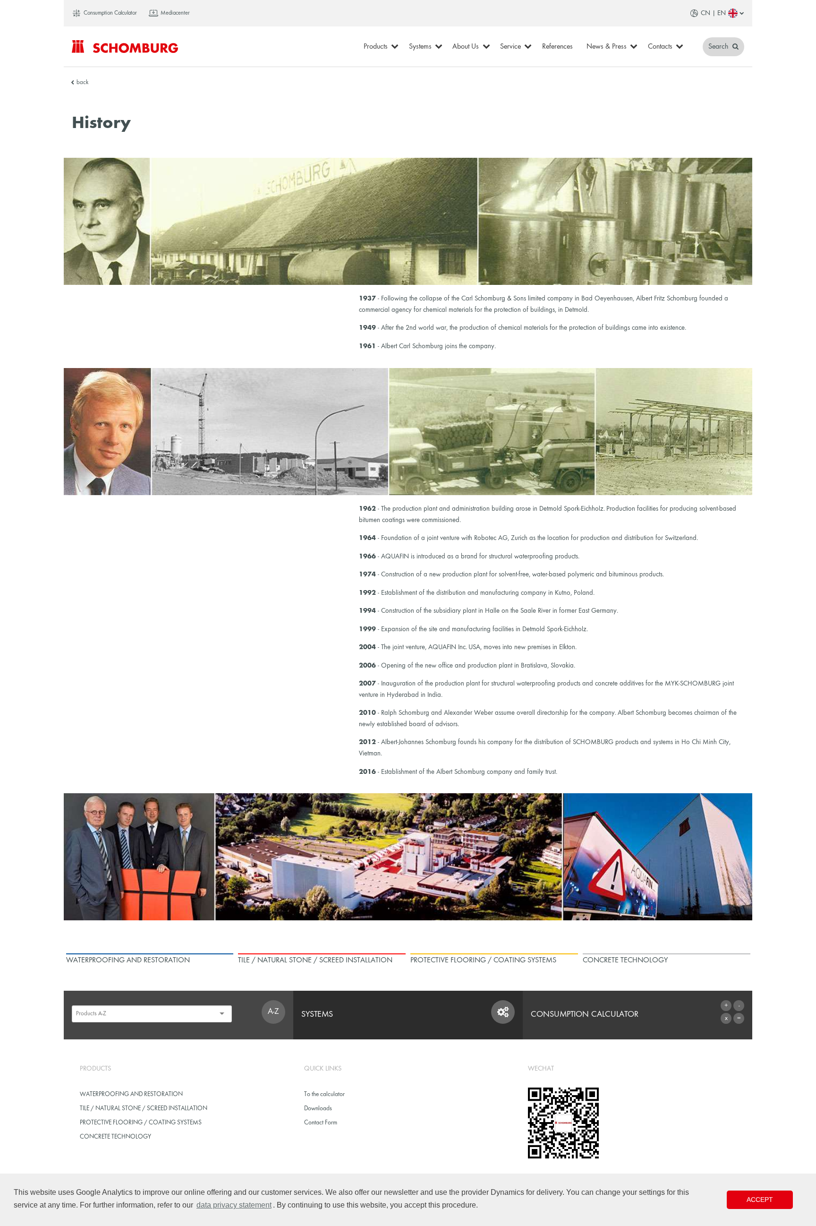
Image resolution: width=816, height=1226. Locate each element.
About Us (465, 47)
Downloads (318, 1109)
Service (510, 47)
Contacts (660, 47)
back (82, 83)
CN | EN (713, 13)
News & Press (606, 47)
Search (719, 47)
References (557, 47)
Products (376, 47)
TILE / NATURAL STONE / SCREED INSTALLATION (143, 1109)
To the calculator (324, 1094)
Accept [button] (760, 1199)
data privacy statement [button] (234, 1205)
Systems (420, 47)
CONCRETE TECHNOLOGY (115, 1137)
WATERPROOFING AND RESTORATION (131, 1094)
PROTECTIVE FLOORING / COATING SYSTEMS (141, 1123)
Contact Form (320, 1123)
